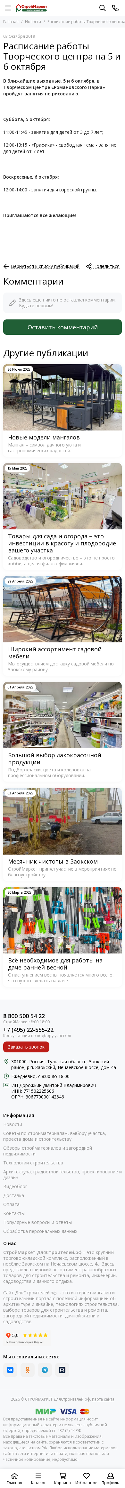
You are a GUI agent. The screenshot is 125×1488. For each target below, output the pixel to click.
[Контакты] (115, 8)
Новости (33, 21)
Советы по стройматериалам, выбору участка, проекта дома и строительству (54, 1136)
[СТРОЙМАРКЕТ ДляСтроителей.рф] (31, 8)
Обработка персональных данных (40, 1231)
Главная (11, 21)
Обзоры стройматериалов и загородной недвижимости (47, 1151)
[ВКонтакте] (10, 1370)
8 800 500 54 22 (24, 1016)
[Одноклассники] (28, 1370)
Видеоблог (15, 1186)
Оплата (11, 1204)
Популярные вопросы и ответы (37, 1222)
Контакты (14, 1213)
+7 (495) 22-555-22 (28, 1030)
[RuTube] (62, 1370)
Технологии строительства (33, 1163)
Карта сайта (103, 1399)
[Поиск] (102, 8)
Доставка (13, 1195)
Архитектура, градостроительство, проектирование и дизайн (62, 1174)
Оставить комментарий (63, 327)
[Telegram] (45, 1370)
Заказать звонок (26, 1047)
